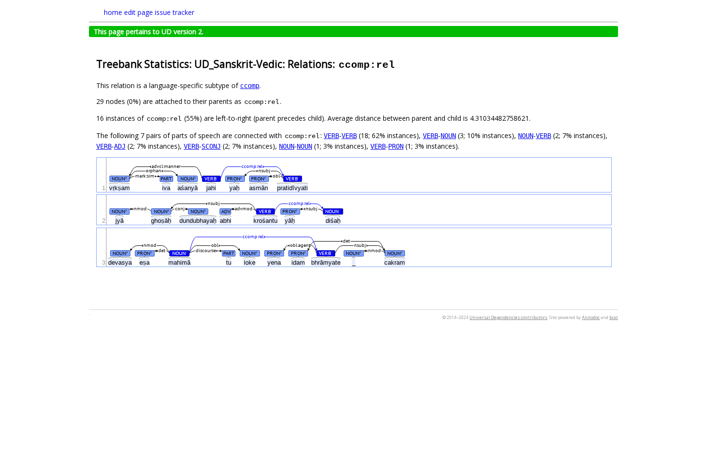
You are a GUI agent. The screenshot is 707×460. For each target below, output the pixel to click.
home (113, 12)
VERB (331, 136)
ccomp (249, 85)
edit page (138, 12)
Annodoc (591, 317)
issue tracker (174, 12)
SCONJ (211, 146)
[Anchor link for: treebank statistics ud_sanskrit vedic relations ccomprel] (401, 63)
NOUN (448, 136)
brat (613, 317)
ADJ (120, 146)
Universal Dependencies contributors (508, 317)
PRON (396, 146)
